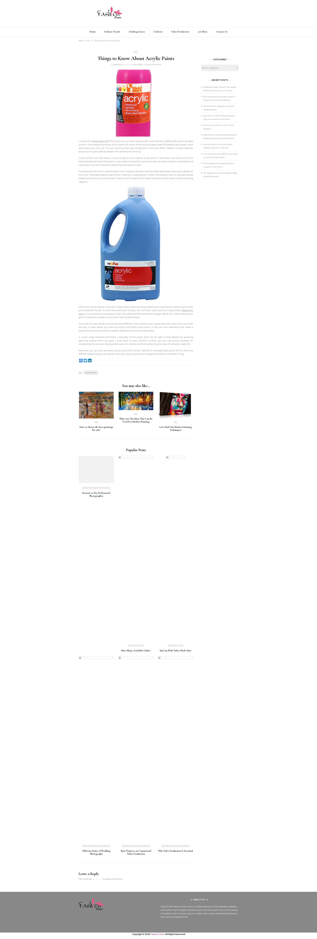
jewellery (202, 31)
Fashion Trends (112, 31)
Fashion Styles (136, 645)
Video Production (180, 31)
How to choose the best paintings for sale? (96, 429)
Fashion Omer (157, 934)
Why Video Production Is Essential (175, 850)
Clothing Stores (137, 31)
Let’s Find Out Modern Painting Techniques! (175, 429)
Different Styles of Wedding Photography (96, 852)
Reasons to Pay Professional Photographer (96, 494)
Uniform (158, 31)
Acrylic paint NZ (100, 141)
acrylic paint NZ (90, 373)
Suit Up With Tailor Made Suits (175, 650)
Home (93, 31)
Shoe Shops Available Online (136, 650)
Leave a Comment (153, 65)
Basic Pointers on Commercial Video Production (136, 852)
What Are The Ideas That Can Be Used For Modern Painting (135, 420)
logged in (97, 879)
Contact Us (222, 31)
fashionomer (118, 65)
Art (136, 51)
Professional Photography (96, 488)
